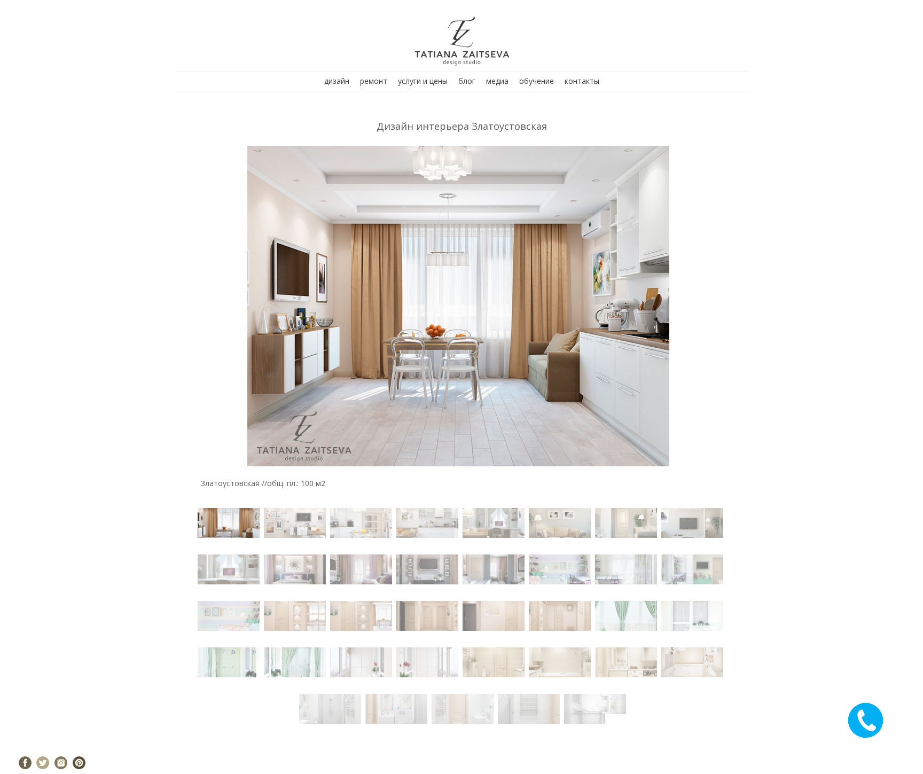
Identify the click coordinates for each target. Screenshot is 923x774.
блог (466, 81)
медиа (497, 81)
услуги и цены (423, 81)
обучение (536, 81)
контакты (582, 81)
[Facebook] (25, 762)
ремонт (373, 81)
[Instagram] (60, 762)
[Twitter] (42, 762)
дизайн (336, 81)
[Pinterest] (79, 762)
